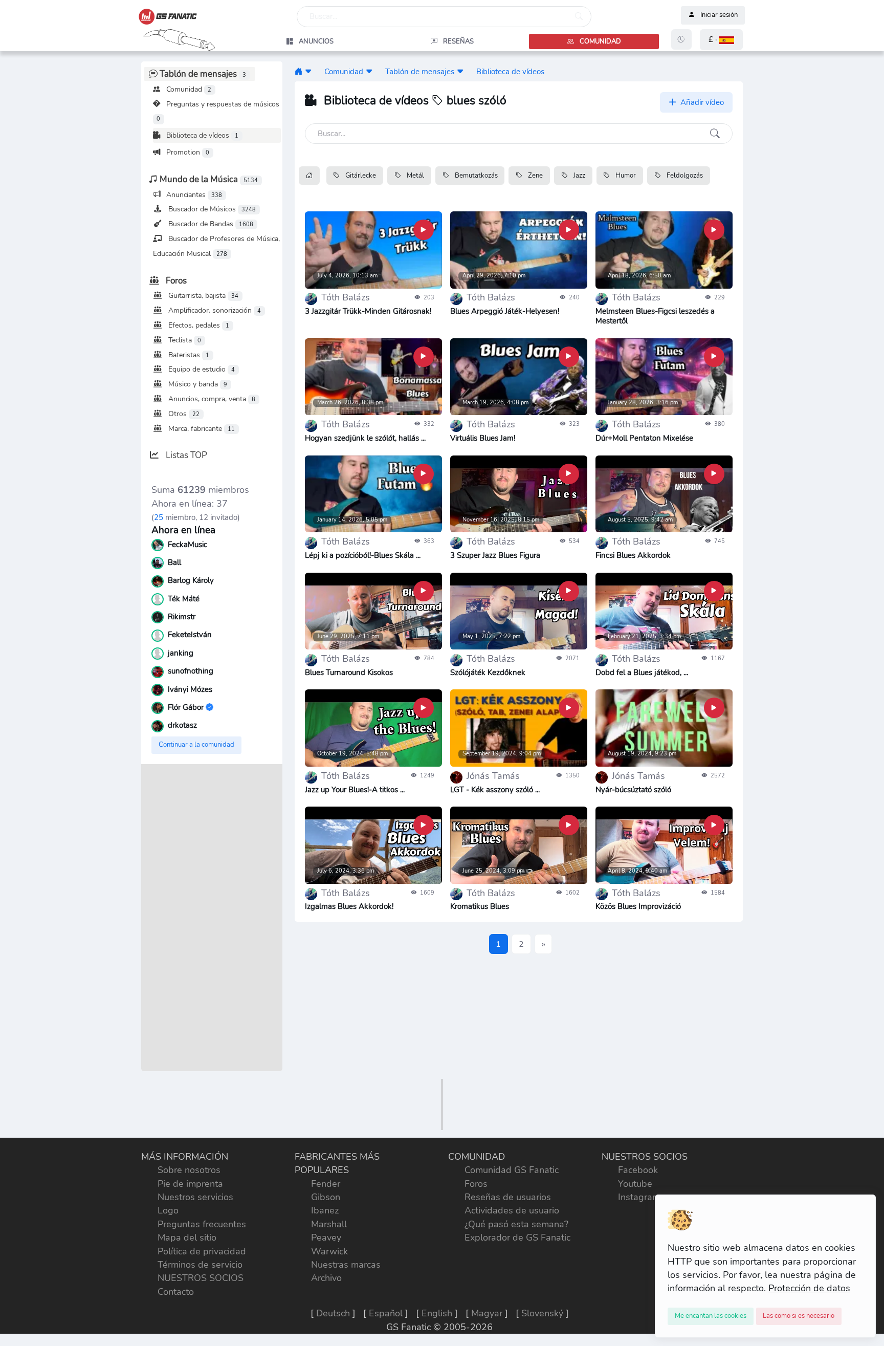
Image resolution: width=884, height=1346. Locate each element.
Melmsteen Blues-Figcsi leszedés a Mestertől (655, 316)
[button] (721, 39)
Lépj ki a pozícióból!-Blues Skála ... (363, 555)
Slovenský (542, 1313)
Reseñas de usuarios (508, 1197)
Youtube (635, 1184)
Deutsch (333, 1313)
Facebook (638, 1170)
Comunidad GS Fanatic (512, 1170)
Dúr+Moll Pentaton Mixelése (644, 438)
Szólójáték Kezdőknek (487, 672)
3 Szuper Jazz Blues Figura (495, 555)
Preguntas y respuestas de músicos (218, 111)
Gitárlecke (360, 175)
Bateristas (187, 355)
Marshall (329, 1224)
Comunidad (187, 89)
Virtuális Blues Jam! (482, 438)
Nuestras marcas (346, 1264)
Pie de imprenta (190, 1184)
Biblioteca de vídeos (201, 135)
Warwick (329, 1251)
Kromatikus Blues (479, 906)
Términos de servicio (200, 1264)
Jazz (578, 175)
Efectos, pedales (197, 325)
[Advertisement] (211, 917)
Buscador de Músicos (211, 209)
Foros (476, 1184)
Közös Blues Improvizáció (638, 906)
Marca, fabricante (200, 428)
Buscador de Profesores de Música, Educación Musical (216, 245)
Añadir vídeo (701, 102)
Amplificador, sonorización (213, 310)
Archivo (326, 1278)
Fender (325, 1184)
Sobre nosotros (189, 1170)
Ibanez (325, 1210)
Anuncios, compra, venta (210, 399)
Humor (625, 175)
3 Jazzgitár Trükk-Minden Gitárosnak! (368, 311)
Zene (534, 175)
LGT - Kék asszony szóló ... (495, 790)
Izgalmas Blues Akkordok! (349, 906)
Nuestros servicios (195, 1197)
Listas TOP (185, 455)
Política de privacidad (202, 1251)
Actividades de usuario (512, 1210)
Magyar (486, 1313)
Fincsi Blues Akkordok (633, 555)
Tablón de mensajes (419, 71)
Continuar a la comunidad (196, 744)
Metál (414, 175)
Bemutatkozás (475, 175)
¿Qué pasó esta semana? (516, 1224)
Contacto (176, 1292)
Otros (183, 413)
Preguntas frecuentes (202, 1224)
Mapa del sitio (187, 1237)
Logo (168, 1210)
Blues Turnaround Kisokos (349, 672)
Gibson (325, 1197)
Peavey (326, 1237)
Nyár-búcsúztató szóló (633, 790)
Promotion (186, 152)
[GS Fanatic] (298, 71)
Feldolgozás (684, 175)
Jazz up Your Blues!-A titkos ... (355, 790)
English (437, 1313)
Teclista (183, 340)
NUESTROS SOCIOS (201, 1278)
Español (386, 1313)
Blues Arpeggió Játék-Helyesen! (504, 311)
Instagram (639, 1197)
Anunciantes (193, 194)
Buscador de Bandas (209, 224)
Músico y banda (196, 384)
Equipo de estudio (200, 369)
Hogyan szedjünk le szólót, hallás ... (365, 438)
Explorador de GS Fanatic (517, 1237)
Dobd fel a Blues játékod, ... (641, 672)
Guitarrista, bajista (202, 295)
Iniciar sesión (719, 15)
